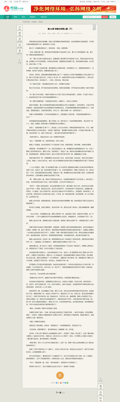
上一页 (19, 63)
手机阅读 (19, 41)
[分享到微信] (67, 383)
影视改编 (89, 1)
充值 (108, 1)
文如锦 (53, 33)
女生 (23, 17)
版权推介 (33, 17)
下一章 (59, 393)
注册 (10, 1)
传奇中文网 (26, 22)
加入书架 (19, 47)
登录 (5, 1)
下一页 (100, 381)
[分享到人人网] (65, 383)
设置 (19, 35)
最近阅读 (82, 1)
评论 (100, 400)
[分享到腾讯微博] (63, 383)
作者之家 (44, 17)
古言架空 (34, 22)
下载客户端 (25, 1)
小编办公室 (96, 1)
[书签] (94, 28)
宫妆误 (40, 22)
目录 (19, 29)
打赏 (100, 388)
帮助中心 (113, 1)
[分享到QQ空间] (59, 383)
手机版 (16, 1)
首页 (7, 17)
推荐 (100, 394)
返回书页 (19, 53)
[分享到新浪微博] (61, 383)
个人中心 (103, 1)
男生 (15, 17)
